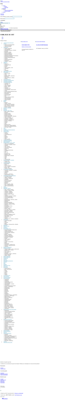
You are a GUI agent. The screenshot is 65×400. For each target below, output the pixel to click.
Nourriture (6, 65)
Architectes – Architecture (8, 192)
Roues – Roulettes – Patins (8, 183)
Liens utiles (6, 7)
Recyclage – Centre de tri (8, 173)
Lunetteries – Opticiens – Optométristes (10, 294)
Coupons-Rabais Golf (7, 134)
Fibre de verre (6, 250)
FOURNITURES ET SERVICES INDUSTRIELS (10, 175)
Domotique (6, 334)
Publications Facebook (4, 373)
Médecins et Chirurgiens (8, 297)
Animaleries (6, 63)
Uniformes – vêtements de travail (9, 245)
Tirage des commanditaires (8, 10)
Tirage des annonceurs (4, 374)
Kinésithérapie (6, 293)
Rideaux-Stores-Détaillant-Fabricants (10, 126)
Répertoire (4, 8)
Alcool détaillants (7, 49)
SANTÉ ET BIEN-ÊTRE (7, 278)
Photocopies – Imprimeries (8, 340)
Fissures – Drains (7, 208)
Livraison (6, 271)
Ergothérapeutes (7, 288)
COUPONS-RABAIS (6, 131)
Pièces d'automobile (7, 92)
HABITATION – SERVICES (7, 188)
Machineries (6, 182)
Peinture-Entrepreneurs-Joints (9, 212)
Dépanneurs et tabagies (8, 54)
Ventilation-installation (8, 342)
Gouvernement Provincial (8, 315)
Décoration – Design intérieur (9, 119)
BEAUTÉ (5, 101)
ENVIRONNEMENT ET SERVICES (8, 169)
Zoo (5, 69)
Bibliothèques (6, 310)
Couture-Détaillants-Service (8, 236)
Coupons (3, 12)
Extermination (6, 206)
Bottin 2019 (2, 380)
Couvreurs (6, 198)
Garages (5, 90)
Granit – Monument (7, 251)
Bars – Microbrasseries (8, 269)
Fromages (6, 58)
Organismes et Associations (8, 317)
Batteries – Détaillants (7, 234)
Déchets (5, 172)
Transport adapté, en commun (9, 96)
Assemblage (6, 179)
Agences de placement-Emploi (9, 44)
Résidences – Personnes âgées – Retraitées (11, 224)
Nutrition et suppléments (8, 59)
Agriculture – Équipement (8, 178)
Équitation (6, 150)
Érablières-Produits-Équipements (9, 57)
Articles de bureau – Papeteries (9, 232)
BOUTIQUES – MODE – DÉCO (8, 110)
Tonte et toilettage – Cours (8, 67)
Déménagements (7, 200)
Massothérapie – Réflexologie (9, 295)
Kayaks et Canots (7, 153)
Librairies (6, 240)
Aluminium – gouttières (8, 191)
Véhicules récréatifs (7, 97)
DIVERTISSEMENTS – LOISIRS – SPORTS (9, 142)
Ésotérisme (6, 289)
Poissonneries (6, 60)
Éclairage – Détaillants (8, 120)
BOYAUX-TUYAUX (8, 180)
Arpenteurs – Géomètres (8, 193)
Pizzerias (5, 273)
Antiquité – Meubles (7, 230)
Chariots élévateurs (7, 181)
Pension (5, 66)
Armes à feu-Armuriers (8, 147)
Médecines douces (7, 296)
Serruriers (6, 217)
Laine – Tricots (6, 239)
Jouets (5, 123)
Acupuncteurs (6, 279)
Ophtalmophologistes (7, 299)
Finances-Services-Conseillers (9, 324)
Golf (5, 151)
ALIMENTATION (6, 47)
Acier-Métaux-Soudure (8, 176)
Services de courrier (7, 94)
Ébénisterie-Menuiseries (8, 202)
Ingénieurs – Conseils (7, 326)
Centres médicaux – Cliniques (9, 283)
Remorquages (6, 93)
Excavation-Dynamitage (8, 205)
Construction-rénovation (8, 196)
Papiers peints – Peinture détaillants (10, 125)
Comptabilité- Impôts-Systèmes (9, 322)
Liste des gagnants (7, 11)
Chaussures (6, 133)
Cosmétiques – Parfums (8, 118)
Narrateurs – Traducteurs (8, 328)
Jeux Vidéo (6, 152)
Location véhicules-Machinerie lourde (10, 91)
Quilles (5, 138)
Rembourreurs (6, 243)
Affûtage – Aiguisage (7, 177)
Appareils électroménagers (8, 231)
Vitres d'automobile (7, 98)
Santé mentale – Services (8, 305)
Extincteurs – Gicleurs (8, 207)
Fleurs (5, 135)
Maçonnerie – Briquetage (8, 211)
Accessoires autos (7, 83)
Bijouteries (6, 112)
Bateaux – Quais (7, 86)
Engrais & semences (7, 165)
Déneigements (6, 163)
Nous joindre (2, 382)
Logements (6, 222)
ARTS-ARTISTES (6, 72)
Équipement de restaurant (8, 56)
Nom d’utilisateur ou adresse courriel (6, 16)
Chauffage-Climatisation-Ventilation (10, 195)
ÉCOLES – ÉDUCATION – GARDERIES (9, 160)
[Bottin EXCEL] (1, 0)
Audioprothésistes (7, 282)
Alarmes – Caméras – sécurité (9, 190)
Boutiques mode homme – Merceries (10, 116)
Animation (6, 145)
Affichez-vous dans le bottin (4, 1)
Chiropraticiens (6, 284)
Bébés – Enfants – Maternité (9, 111)
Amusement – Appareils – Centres (9, 144)
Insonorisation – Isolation (8, 210)
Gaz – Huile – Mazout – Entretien (9, 209)
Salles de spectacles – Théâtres (9, 77)
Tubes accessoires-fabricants (9, 185)
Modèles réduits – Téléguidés (9, 155)
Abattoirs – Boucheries (8, 48)
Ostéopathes (6, 301)
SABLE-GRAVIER (7, 254)
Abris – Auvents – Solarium (8, 189)
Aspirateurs (6, 233)
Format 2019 (2, 381)
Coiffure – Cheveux (7, 103)
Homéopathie (6, 291)
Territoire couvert (3, 379)
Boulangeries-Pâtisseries (8, 53)
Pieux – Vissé (6, 213)
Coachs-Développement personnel (9, 285)
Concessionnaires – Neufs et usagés (10, 89)
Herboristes (6, 290)
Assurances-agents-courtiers (8, 320)
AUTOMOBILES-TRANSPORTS (8, 82)
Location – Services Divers (8, 241)
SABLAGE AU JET (7, 216)
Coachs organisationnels (8, 321)
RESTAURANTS (6, 267)
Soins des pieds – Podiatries (8, 306)
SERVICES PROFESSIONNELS (8, 319)
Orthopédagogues (7, 300)
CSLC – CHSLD (7, 313)
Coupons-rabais (2, 368)
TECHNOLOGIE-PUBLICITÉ (7, 333)
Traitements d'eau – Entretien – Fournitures (11, 218)
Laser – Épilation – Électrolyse (9, 105)
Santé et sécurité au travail (8, 304)
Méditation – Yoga (7, 154)
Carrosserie (6, 87)
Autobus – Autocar (7, 85)
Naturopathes (6, 298)
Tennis (5, 157)
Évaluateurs (6, 323)
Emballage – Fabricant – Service (9, 204)
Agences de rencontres (8, 45)
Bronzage (6, 102)
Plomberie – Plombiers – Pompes (9, 214)
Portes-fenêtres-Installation (8, 215)
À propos (3, 5)
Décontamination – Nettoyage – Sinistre (10, 199)
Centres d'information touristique (9, 311)
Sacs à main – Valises (7, 127)
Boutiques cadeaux (7, 113)
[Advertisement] (32, 353)
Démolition (6, 201)
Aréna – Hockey (7, 146)
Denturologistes (6, 287)
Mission (5, 6)
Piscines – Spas (6, 167)
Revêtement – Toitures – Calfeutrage (10, 253)
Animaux (5, 132)
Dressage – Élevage (7, 64)
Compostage (6, 171)
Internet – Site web (7, 338)
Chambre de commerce (8, 312)
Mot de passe (2, 18)
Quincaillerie (6, 252)
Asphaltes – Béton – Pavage (9, 249)
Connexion (2, 13)
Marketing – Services (7, 339)
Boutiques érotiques (7, 114)
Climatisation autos (7, 88)
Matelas (5, 242)
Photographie (6, 76)
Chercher (1, 367)
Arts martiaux (6, 148)
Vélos (5, 158)
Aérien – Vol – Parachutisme (9, 143)
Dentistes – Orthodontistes (8, 286)
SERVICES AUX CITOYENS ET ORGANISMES (10, 309)
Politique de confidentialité (19, 393)
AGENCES (5, 43)
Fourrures (6, 121)
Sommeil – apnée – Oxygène (9, 307)
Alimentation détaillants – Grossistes (10, 50)
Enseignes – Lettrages (7, 335)
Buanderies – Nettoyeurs (8, 235)
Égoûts (5, 164)
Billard (5, 149)
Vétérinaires (6, 68)
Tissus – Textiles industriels (8, 184)
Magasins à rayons (7, 124)
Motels (5, 223)
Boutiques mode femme (8, 115)
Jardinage (6, 136)
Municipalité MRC (7, 316)
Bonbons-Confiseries (7, 52)
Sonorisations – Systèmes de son (9, 244)
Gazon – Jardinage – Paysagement (9, 166)
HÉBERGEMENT (6, 219)
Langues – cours (7, 74)
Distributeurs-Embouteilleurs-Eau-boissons (11, 55)
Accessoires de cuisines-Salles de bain (10, 229)
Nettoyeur (6, 137)
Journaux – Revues (7, 238)
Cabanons (6, 194)
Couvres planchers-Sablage (8, 197)
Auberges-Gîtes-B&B (7, 220)
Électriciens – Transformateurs (9, 203)
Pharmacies (6, 302)
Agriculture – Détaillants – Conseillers (10, 170)
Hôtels (5, 221)
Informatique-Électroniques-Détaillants (10, 337)
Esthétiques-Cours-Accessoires (9, 104)
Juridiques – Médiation (8, 327)
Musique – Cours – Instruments (9, 75)
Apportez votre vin (7, 268)
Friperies (5, 122)
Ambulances (6, 280)
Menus (5, 272)
